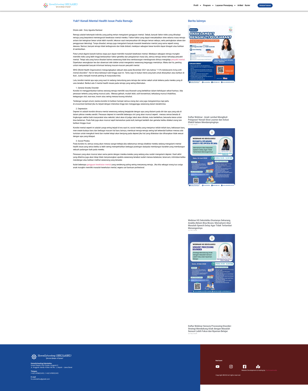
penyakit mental (178, 59)
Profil (196, 5)
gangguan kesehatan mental (99, 164)
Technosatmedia (271, 370)
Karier (247, 5)
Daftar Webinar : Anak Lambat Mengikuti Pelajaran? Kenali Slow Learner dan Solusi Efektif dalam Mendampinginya (208, 120)
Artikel (240, 5)
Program (207, 5)
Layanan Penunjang (224, 5)
